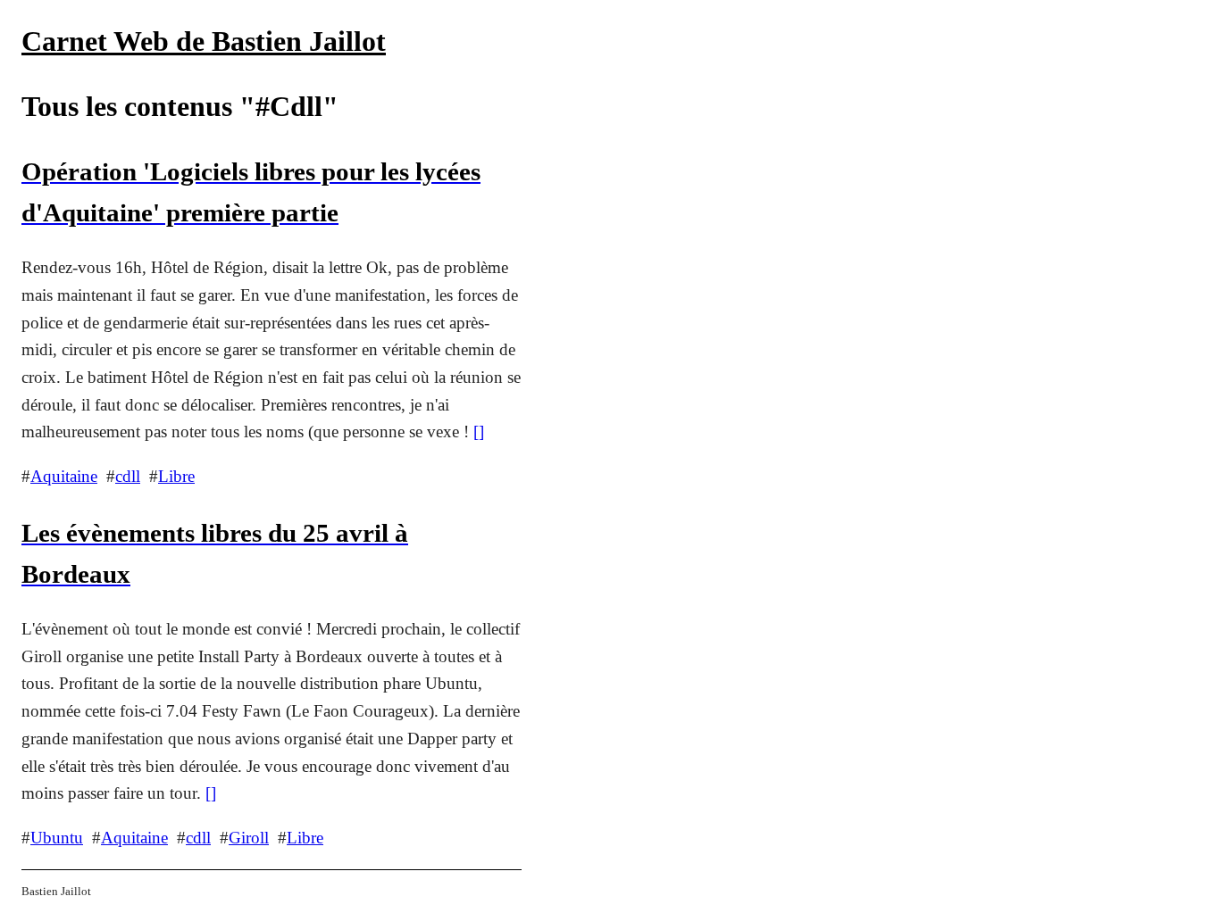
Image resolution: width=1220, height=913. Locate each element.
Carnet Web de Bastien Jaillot (203, 41)
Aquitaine (63, 476)
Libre (176, 476)
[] (478, 431)
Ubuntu (56, 837)
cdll (127, 476)
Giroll (249, 837)
